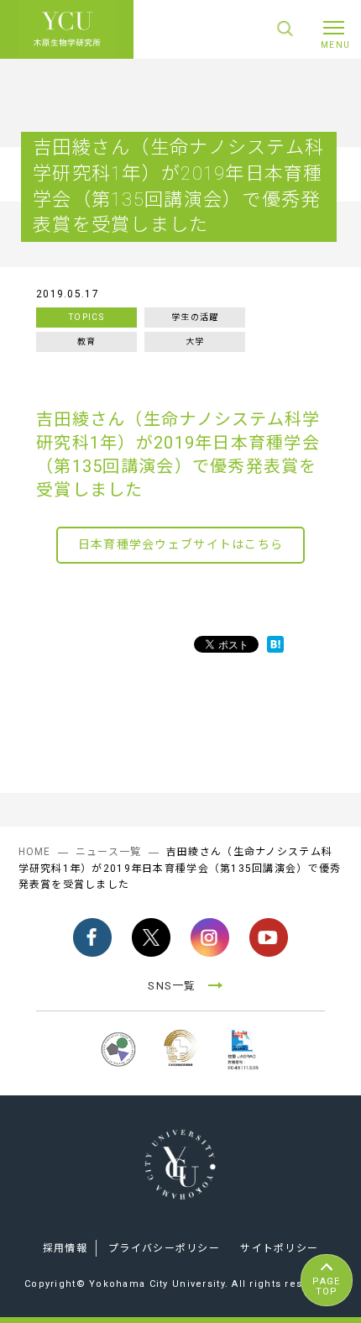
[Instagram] (210, 937)
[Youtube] (268, 937)
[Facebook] (92, 937)
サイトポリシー (279, 1248)
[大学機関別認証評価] (118, 1069)
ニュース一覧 (109, 852)
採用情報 (65, 1248)
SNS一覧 (172, 985)
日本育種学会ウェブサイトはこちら (180, 544)
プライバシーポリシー (164, 1248)
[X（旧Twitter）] (151, 937)
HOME (34, 852)
